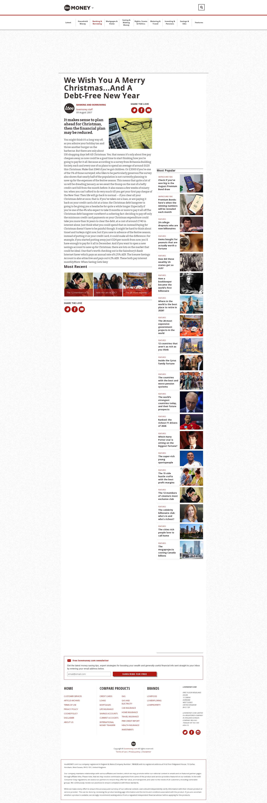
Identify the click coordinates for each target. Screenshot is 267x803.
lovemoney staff (84, 109)
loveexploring (154, 700)
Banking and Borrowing (91, 104)
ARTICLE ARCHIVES (72, 700)
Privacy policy (134, 752)
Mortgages (105, 705)
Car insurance (129, 708)
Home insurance (130, 712)
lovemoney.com (131, 748)
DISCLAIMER (69, 718)
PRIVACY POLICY (71, 709)
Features (199, 22)
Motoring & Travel (155, 22)
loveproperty (154, 705)
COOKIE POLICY (71, 713)
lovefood (152, 696)
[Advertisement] (133, 51)
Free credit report (131, 721)
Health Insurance (130, 725)
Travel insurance (130, 716)
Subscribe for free (134, 674)
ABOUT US (68, 722)
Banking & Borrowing (97, 22)
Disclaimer (146, 752)
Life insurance (106, 709)
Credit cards (106, 696)
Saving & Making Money (126, 22)
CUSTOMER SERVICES (73, 696)
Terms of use (121, 752)
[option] (78, 284)
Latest (68, 22)
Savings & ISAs (184, 22)
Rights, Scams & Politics (141, 22)
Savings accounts (109, 713)
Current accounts (109, 718)
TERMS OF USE (70, 705)
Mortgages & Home (112, 22)
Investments (128, 729)
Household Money (83, 22)
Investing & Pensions (170, 22)
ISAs (123, 696)
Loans (103, 700)
